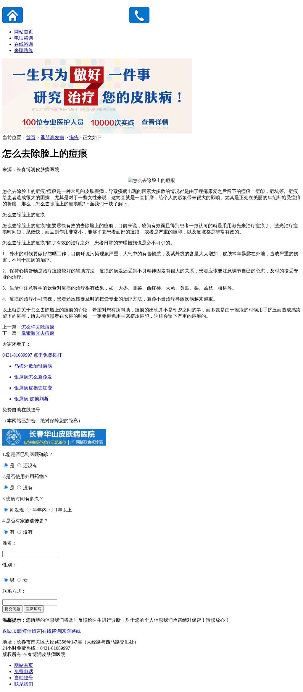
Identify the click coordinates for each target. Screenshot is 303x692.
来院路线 (23, 50)
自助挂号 (23, 677)
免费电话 (23, 671)
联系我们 (23, 683)
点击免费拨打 (32, 355)
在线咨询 (23, 44)
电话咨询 (23, 37)
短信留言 (31, 630)
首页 (31, 137)
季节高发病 (52, 137)
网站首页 (23, 31)
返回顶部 (11, 630)
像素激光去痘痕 (37, 333)
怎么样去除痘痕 (37, 326)
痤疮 (74, 137)
